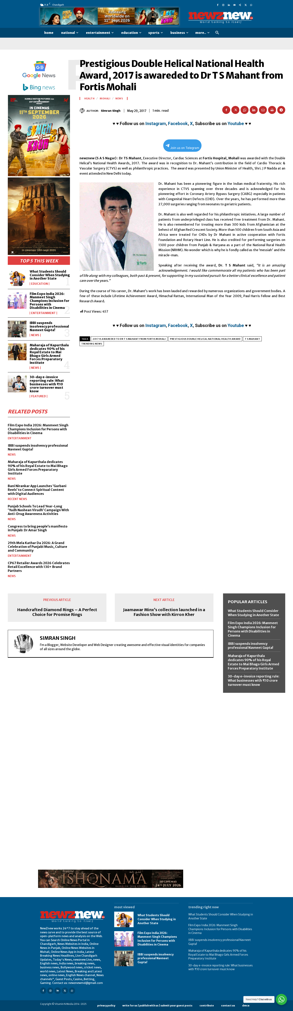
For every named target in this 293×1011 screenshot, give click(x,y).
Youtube (236, 123)
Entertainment (43, 313)
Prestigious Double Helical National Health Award (205, 339)
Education (39, 283)
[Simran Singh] (83, 110)
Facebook (178, 123)
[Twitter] (245, 5)
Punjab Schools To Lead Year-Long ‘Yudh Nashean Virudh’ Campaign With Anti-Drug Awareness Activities (38, 510)
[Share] (240, 5)
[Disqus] (110, 715)
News (35, 335)
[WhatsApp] (251, 5)
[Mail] (234, 5)
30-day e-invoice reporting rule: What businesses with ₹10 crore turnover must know (47, 384)
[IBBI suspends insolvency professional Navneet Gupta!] (17, 329)
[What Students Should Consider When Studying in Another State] (17, 277)
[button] (217, 32)
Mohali (105, 98)
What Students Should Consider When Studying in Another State (50, 274)
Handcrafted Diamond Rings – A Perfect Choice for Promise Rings (57, 612)
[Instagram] (223, 5)
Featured (38, 396)
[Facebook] (217, 5)
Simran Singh (110, 111)
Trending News (91, 343)
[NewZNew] (220, 18)
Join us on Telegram (184, 148)
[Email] (263, 110)
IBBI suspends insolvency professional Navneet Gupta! (49, 326)
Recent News (17, 499)
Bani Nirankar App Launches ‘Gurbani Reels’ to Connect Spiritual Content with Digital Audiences (37, 489)
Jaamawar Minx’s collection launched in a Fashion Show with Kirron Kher (164, 612)
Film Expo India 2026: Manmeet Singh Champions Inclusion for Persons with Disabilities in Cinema (49, 301)
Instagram (155, 123)
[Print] (272, 110)
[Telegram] (281, 110)
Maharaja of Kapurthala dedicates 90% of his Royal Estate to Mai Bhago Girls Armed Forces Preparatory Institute (49, 354)
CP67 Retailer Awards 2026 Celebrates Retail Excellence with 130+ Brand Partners (39, 567)
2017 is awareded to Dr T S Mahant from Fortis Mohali (129, 339)
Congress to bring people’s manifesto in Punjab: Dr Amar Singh (37, 528)
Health (89, 98)
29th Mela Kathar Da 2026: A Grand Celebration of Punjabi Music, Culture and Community (37, 546)
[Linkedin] (229, 5)
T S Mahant (252, 339)
